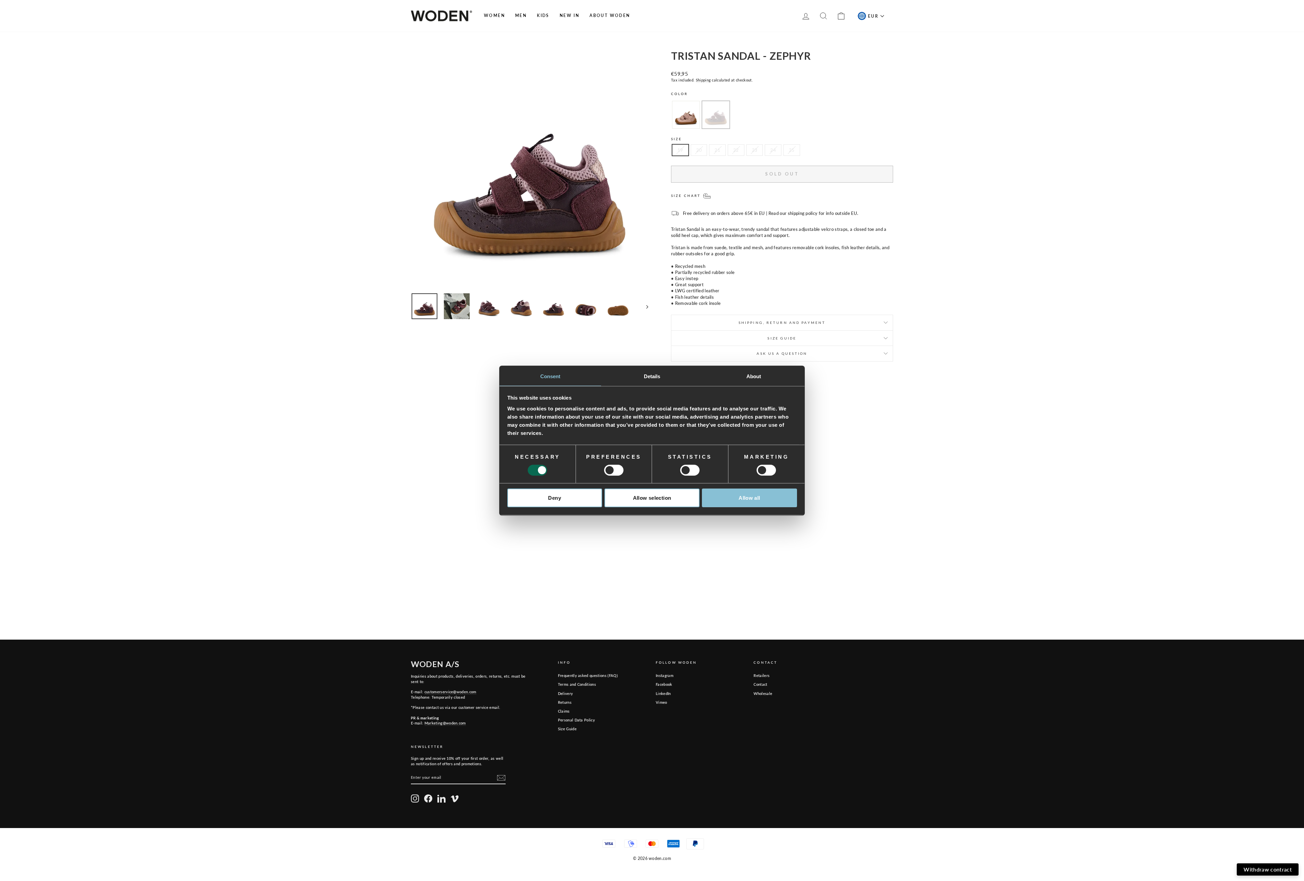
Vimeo (661, 702)
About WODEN (610, 15)
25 (792, 150)
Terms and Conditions (577, 684)
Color (679, 94)
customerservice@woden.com (450, 692)
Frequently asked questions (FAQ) (588, 675)
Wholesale (763, 693)
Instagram (664, 675)
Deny (554, 498)
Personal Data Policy (576, 720)
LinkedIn (663, 693)
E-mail (1222, 797)
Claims (564, 711)
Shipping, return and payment (782, 322)
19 (680, 150)
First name (1147, 797)
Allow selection (652, 498)
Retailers (761, 675)
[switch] (613, 470)
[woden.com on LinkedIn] (441, 798)
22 (736, 150)
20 (699, 150)
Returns (565, 702)
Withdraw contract (1268, 869)
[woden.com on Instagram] (415, 798)
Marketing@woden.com (445, 723)
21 (717, 150)
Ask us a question (782, 353)
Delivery (565, 693)
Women (494, 15)
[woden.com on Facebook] (428, 798)
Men (521, 15)
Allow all (749, 498)
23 (755, 150)
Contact (760, 684)
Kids (543, 15)
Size (676, 139)
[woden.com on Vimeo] (455, 798)
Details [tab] (652, 376)
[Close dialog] (1294, 755)
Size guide (781, 338)
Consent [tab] (550, 376)
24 (773, 150)
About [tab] (753, 376)
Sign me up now (1212, 845)
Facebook (664, 684)
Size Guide (567, 729)
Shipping (703, 80)
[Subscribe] (501, 778)
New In (569, 15)
